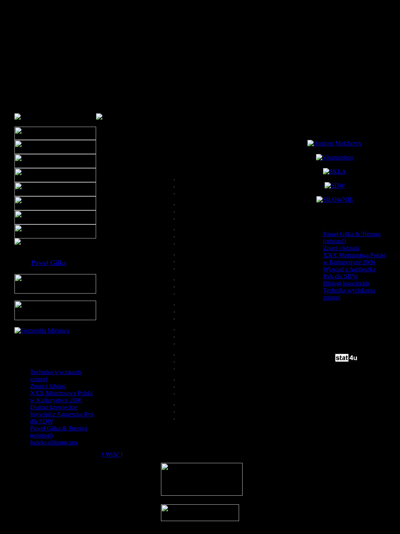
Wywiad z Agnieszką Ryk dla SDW (349, 273)
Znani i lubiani (48, 386)
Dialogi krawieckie (53, 407)
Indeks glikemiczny (54, 442)
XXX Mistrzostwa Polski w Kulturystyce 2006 (61, 396)
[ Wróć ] (112, 454)
